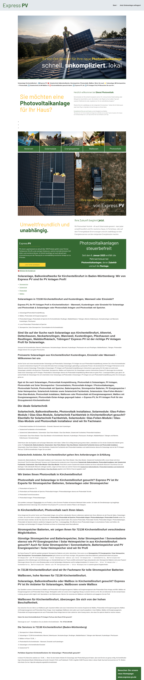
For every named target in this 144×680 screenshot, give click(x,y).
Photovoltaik (23, 290)
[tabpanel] (72, 201)
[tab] (73, 122)
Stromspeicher (24, 284)
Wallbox (22, 294)
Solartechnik (23, 287)
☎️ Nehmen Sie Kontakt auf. (27, 271)
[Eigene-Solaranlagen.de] (15, 5)
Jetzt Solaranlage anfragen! (130, 5)
